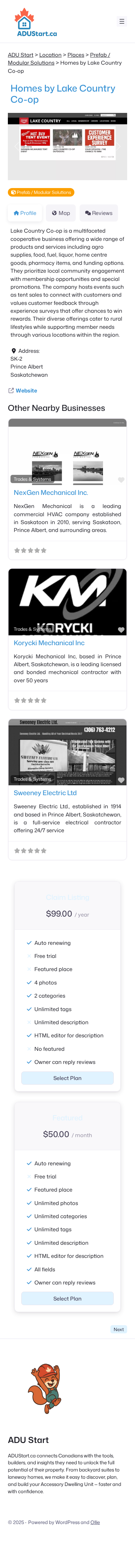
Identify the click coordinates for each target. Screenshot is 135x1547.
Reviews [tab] (102, 213)
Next (119, 1329)
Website (26, 390)
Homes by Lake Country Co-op (62, 93)
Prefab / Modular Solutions (43, 192)
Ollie (95, 1522)
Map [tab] (64, 213)
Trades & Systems (32, 479)
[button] (17, 146)
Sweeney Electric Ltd (45, 792)
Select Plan (67, 1078)
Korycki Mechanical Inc (49, 642)
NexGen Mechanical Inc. (51, 492)
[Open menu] (122, 21)
